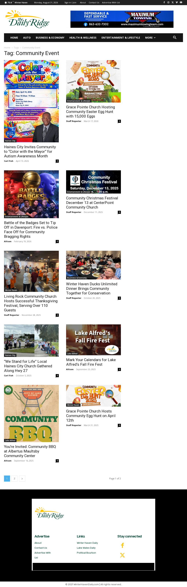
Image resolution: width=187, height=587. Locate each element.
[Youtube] (181, 3)
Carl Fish (8, 161)
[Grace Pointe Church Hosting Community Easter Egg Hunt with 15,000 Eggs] (93, 81)
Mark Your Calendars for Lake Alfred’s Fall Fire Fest (91, 362)
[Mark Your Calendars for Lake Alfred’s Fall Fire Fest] (93, 339)
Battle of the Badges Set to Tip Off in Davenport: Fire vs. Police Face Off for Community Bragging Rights (31, 230)
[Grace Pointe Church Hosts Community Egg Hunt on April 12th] (93, 396)
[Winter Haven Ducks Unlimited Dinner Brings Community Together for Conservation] (93, 265)
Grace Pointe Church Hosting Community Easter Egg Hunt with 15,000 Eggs (90, 111)
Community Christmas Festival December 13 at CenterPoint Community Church (92, 202)
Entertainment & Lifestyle (78, 101)
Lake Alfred (72, 353)
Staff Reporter (73, 121)
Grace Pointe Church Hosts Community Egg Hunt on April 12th (91, 416)
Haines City (10, 140)
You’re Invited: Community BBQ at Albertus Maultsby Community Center (30, 451)
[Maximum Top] (124, 19)
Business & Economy (77, 278)
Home (7, 47)
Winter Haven (11, 290)
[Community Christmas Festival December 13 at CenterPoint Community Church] (93, 182)
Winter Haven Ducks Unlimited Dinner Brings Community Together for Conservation (91, 288)
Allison (8, 241)
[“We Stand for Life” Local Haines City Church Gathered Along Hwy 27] (31, 340)
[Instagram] (168, 3)
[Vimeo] (177, 3)
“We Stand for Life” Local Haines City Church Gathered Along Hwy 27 (28, 366)
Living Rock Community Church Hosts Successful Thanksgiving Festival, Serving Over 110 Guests (31, 303)
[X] (173, 3)
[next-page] (22, 479)
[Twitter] (122, 556)
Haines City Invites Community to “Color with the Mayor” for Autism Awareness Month (30, 151)
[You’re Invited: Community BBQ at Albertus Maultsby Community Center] (31, 413)
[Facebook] (164, 3)
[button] (174, 37)
